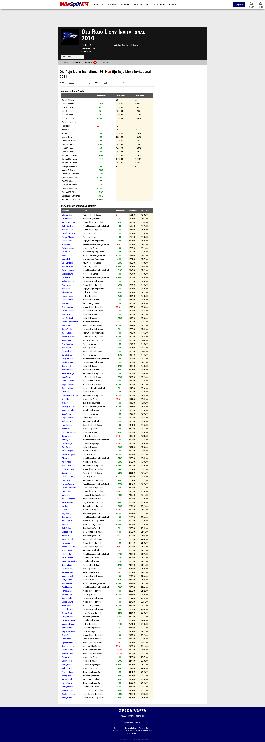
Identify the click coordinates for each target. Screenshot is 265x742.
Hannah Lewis (67, 543)
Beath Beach (66, 605)
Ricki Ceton (66, 528)
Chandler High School (130, 45)
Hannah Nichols (68, 484)
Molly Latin (66, 495)
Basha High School (90, 314)
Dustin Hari (66, 277)
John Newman (67, 370)
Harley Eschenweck (69, 620)
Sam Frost (66, 480)
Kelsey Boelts (67, 664)
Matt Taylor (66, 303)
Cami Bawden (67, 587)
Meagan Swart (67, 576)
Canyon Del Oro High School (93, 340)
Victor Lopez (67, 255)
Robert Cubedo (67, 388)
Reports (90, 62)
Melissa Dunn (67, 532)
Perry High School (89, 233)
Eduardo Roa (67, 215)
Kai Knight (66, 506)
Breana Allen (66, 657)
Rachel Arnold (67, 539)
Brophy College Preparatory (93, 241)
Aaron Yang (66, 462)
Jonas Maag (66, 403)
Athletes (137, 4)
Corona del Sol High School (93, 222)
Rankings (110, 4)
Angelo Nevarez (68, 384)
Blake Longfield (68, 381)
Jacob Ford (66, 366)
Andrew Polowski (68, 546)
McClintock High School (92, 215)
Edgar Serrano (67, 417)
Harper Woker (67, 683)
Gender (96, 82)
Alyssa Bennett (67, 642)
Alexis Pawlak (67, 598)
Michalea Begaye (68, 624)
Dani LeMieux (67, 491)
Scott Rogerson (68, 550)
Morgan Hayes (67, 616)
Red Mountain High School (93, 281)
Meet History (66, 57)
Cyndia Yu (65, 635)
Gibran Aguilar (67, 300)
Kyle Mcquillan (67, 344)
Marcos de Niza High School (94, 255)
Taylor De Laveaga (69, 476)
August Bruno (67, 340)
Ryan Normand (67, 307)
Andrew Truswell (68, 336)
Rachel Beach (67, 679)
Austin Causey (67, 362)
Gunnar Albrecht (68, 237)
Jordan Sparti (67, 613)
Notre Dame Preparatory (92, 499)
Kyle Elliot (65, 399)
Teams (148, 4)
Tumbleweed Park (88, 48)
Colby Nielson (67, 358)
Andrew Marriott (68, 281)
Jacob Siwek (67, 347)
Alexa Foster (67, 524)
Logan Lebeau (67, 296)
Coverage (159, 4)
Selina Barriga (67, 653)
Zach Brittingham (68, 454)
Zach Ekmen (66, 473)
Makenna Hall (67, 668)
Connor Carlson (68, 311)
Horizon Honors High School (94, 373)
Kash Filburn (66, 377)
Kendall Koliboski (68, 694)
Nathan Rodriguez (69, 222)
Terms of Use (143, 728)
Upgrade (239, 4)
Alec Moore (66, 325)
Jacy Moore (66, 517)
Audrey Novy (66, 675)
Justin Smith (67, 329)
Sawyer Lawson (68, 270)
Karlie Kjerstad (67, 557)
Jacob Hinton (67, 583)
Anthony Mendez (68, 406)
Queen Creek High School (92, 325)
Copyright (130, 716)
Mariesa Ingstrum (68, 690)
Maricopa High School (91, 218)
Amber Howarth (68, 594)
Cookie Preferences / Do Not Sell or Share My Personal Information (131, 732)
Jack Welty (66, 288)
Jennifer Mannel (68, 646)
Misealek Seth (67, 292)
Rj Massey (66, 244)
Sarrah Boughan (68, 502)
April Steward (67, 521)
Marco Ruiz (66, 259)
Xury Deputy (66, 513)
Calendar (123, 4)
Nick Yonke (66, 421)
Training (172, 4)
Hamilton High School (91, 403)
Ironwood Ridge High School (94, 252)
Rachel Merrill (67, 535)
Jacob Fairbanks (68, 266)
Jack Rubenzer (67, 333)
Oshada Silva (67, 355)
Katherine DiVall (68, 572)
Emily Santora (67, 580)
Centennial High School (92, 628)
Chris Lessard (67, 218)
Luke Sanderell (67, 318)
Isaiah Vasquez (68, 451)
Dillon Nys (66, 392)
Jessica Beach (67, 565)
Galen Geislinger (68, 373)
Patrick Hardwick (68, 233)
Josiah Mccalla (68, 410)
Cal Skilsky (66, 252)
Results (98, 4)
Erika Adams (66, 458)
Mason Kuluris (67, 602)
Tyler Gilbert (66, 639)
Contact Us (118, 728)
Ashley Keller (67, 698)
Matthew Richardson (70, 395)
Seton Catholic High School (93, 487)
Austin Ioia (66, 429)
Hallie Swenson (68, 469)
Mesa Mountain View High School (96, 226)
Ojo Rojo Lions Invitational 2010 (83, 72)
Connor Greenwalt (69, 487)
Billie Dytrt (66, 440)
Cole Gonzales (67, 263)
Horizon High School (91, 322)
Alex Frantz (66, 285)
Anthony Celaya (68, 248)
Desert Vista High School (92, 524)
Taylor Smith (67, 569)
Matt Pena (66, 314)
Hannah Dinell (67, 591)
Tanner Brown (67, 241)
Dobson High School (90, 248)
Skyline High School (90, 266)
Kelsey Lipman (67, 686)
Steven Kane (66, 510)
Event (62, 82)
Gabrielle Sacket (68, 609)
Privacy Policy (130, 728)
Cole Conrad (66, 447)
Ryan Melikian (67, 672)
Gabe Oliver (66, 414)
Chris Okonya (67, 443)
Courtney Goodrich (69, 432)
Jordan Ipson (67, 436)
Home (65, 62)
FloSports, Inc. (139, 716)
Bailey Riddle (67, 628)
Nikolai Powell (67, 465)
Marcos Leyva (67, 274)
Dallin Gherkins (67, 226)
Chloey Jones (67, 661)
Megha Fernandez (68, 631)
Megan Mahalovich (69, 561)
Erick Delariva (67, 425)
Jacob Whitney (67, 229)
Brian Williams (67, 351)
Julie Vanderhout (68, 499)
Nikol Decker (67, 554)
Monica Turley (67, 650)
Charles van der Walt (70, 322)
